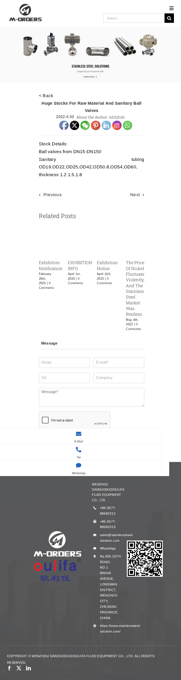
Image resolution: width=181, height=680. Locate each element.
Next (135, 194)
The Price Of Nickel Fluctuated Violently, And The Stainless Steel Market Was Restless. (136, 288)
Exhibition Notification (50, 265)
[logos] (25, 4)
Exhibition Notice (107, 265)
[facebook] (9, 668)
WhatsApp (108, 548)
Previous (52, 194)
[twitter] (18, 668)
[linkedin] (28, 668)
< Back (46, 95)
